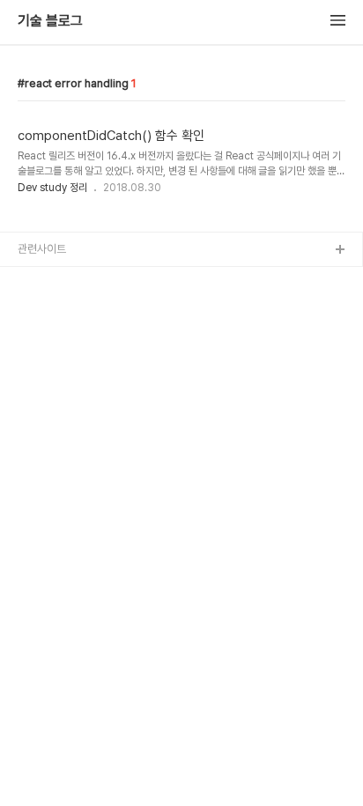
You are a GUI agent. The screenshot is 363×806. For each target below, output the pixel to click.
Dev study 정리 (52, 187)
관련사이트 (42, 248)
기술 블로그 (50, 21)
